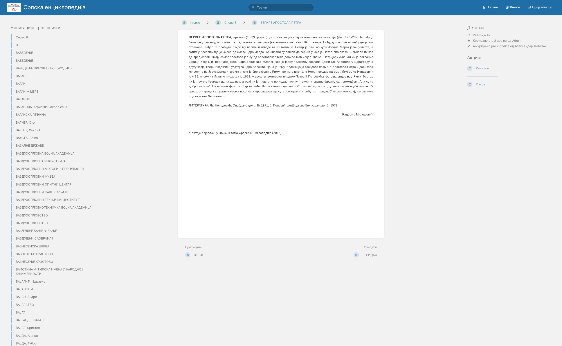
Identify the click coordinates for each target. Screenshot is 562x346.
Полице (492, 7)
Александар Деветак (531, 46)
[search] (281, 7)
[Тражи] (253, 7)
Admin (516, 40)
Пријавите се (541, 7)
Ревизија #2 (481, 35)
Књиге (515, 7)
